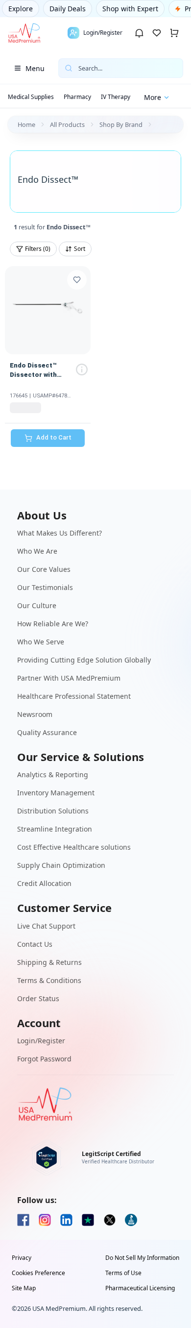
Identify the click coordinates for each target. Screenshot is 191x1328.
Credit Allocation (44, 883)
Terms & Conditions (49, 980)
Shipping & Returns (49, 962)
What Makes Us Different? (59, 533)
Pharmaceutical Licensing (140, 1288)
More (152, 97)
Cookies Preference (38, 1273)
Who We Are (37, 551)
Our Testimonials (45, 587)
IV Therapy (115, 97)
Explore (20, 8)
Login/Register (41, 1040)
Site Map (24, 1288)
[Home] (24, 33)
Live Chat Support (46, 926)
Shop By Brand (121, 124)
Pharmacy (77, 97)
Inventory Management (56, 792)
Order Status (38, 998)
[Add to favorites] (77, 280)
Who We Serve (40, 641)
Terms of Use (123, 1273)
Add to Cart (54, 437)
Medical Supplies (31, 97)
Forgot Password (44, 1058)
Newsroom (34, 714)
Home (26, 124)
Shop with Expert (130, 8)
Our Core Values (44, 569)
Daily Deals (67, 8)
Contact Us (34, 944)
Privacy (21, 1258)
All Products (67, 124)
